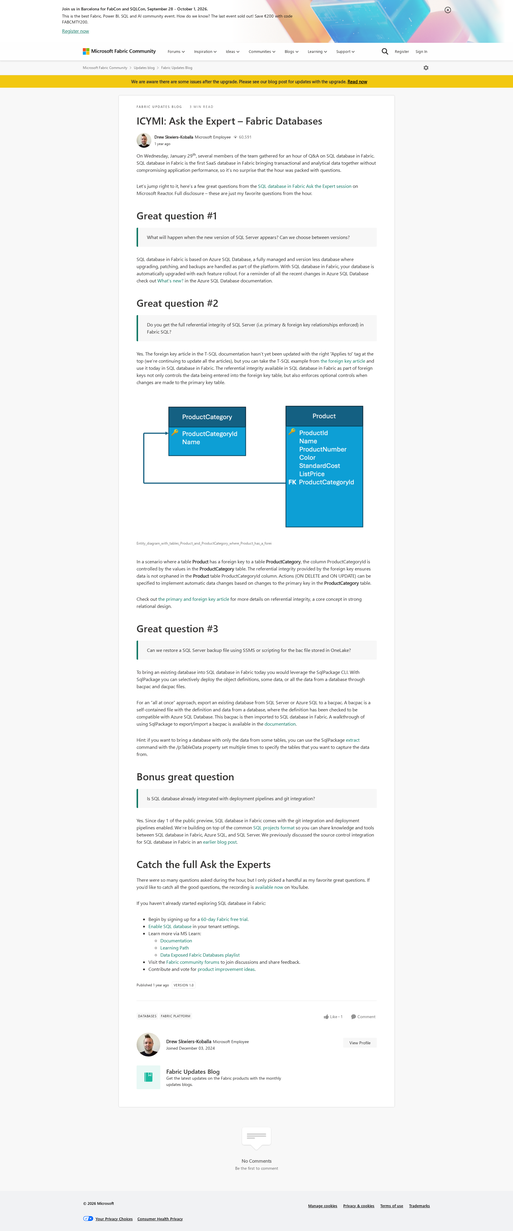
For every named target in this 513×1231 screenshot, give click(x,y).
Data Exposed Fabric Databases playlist (200, 955)
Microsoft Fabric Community (105, 67)
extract (353, 740)
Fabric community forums (192, 962)
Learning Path (174, 947)
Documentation (176, 940)
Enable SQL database (169, 926)
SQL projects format (273, 827)
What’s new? (170, 280)
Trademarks (419, 1205)
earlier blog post (220, 842)
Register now (75, 31)
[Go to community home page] (119, 51)
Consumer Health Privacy (160, 1218)
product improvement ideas (226, 969)
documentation (280, 724)
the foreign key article (343, 361)
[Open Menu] (426, 68)
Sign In (421, 51)
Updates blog (144, 67)
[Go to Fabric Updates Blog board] (148, 1077)
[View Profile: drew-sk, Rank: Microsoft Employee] (144, 140)
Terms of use (391, 1205)
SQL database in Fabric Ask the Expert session (305, 186)
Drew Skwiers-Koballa (173, 137)
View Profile (359, 1043)
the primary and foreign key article (193, 599)
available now (269, 887)
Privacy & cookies (358, 1205)
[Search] (385, 51)
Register (402, 51)
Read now (357, 81)
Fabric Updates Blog (176, 67)
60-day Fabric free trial (224, 919)
